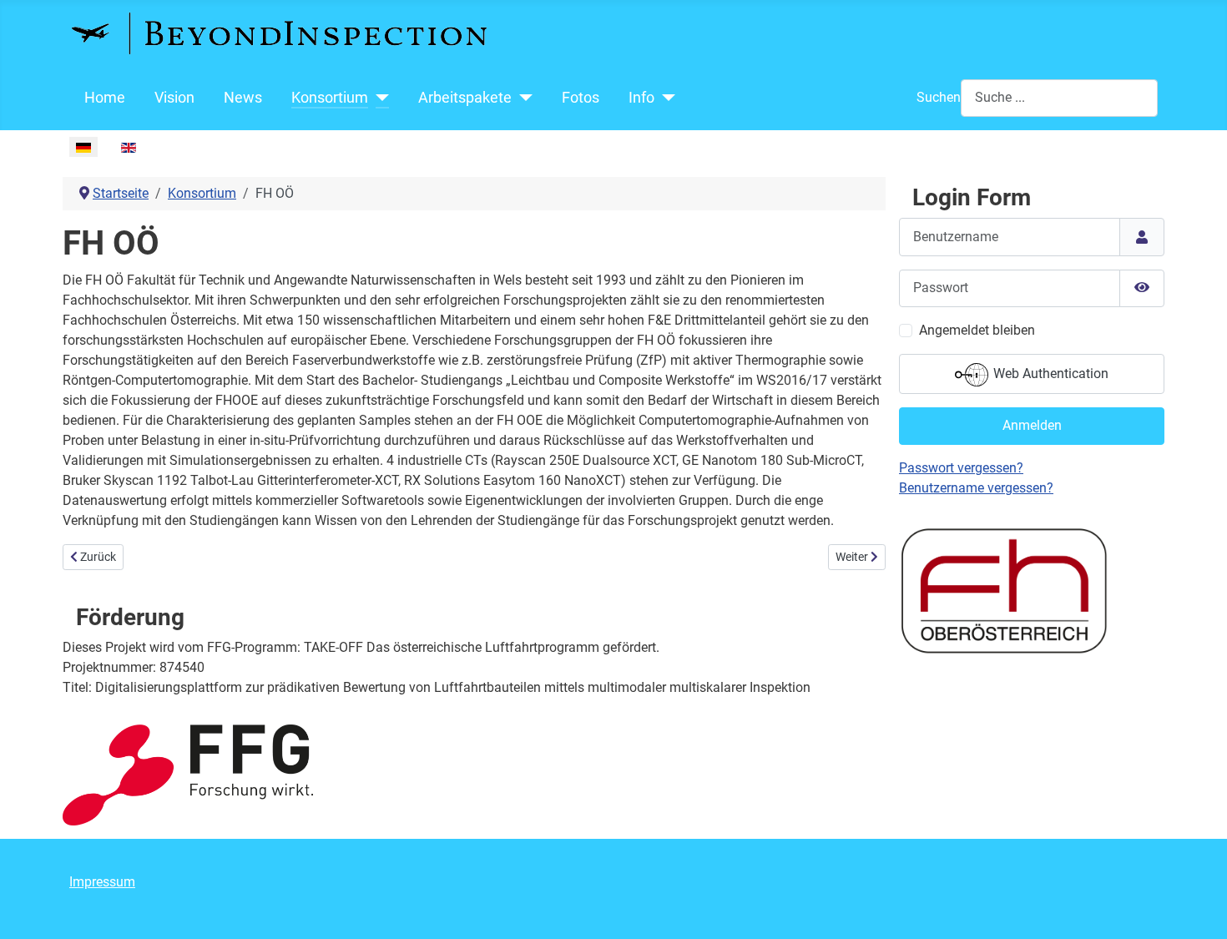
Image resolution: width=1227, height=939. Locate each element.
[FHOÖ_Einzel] (1003, 589)
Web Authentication (1049, 373)
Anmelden (1032, 425)
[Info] (664, 98)
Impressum (102, 882)
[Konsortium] (378, 98)
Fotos (580, 97)
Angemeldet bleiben (977, 330)
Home (104, 97)
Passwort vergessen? (961, 468)
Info (641, 97)
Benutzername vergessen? (976, 488)
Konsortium (329, 97)
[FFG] (188, 774)
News (243, 97)
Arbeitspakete (465, 97)
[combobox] (1059, 98)
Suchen (938, 97)
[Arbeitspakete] (522, 98)
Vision (174, 97)
